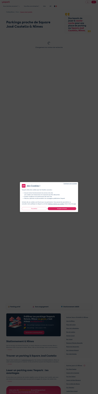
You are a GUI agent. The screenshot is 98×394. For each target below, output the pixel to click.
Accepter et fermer (62, 208)
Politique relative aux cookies (56, 204)
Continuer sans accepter (70, 183)
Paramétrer (34, 208)
